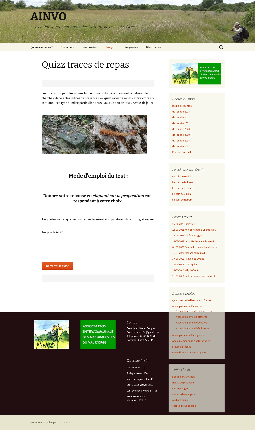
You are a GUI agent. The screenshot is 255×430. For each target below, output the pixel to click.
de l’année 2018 (181, 140)
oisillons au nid (180, 400)
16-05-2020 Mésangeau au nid (188, 253)
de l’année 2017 (181, 146)
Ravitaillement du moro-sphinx (189, 352)
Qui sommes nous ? (41, 47)
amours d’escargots (183, 394)
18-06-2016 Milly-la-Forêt (185, 270)
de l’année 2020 (181, 129)
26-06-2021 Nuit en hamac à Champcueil (194, 229)
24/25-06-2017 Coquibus (185, 264)
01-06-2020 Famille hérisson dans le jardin (195, 247)
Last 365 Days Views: (138, 390)
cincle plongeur (180, 388)
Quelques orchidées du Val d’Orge (191, 300)
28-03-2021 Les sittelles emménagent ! (193, 241)
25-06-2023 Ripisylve (183, 224)
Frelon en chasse (181, 346)
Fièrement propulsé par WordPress (50, 422)
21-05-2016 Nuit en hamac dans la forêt (193, 276)
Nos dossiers (90, 47)
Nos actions (67, 47)
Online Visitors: (135, 367)
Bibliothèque (153, 47)
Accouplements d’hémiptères (192, 328)
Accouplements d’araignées (188, 335)
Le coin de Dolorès (182, 182)
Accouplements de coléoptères (194, 311)
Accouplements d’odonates (191, 322)
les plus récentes (182, 105)
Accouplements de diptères (191, 316)
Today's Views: (135, 373)
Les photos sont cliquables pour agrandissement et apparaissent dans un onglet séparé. (98, 219)
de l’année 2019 (181, 134)
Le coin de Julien (181, 193)
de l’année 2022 (181, 117)
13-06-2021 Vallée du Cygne (187, 235)
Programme (131, 47)
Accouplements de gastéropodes (191, 341)
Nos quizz (111, 47)
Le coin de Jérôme (182, 188)
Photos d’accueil (181, 152)
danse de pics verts (183, 382)
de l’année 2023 (181, 111)
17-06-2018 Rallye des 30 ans (188, 258)
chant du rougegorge (184, 405)
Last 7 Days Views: (137, 384)
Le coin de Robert (182, 199)
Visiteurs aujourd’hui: (138, 379)
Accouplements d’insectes (187, 306)
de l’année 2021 (181, 123)
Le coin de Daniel (181, 176)
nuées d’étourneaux (183, 376)
